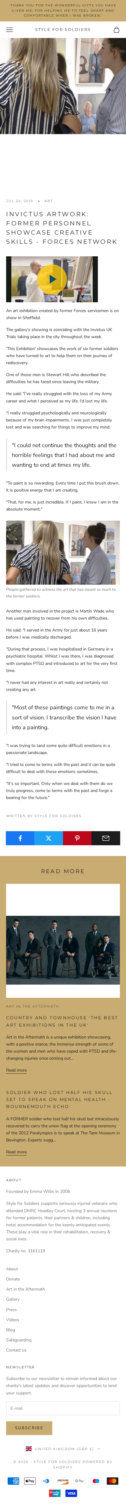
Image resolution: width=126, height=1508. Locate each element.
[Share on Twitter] (49, 838)
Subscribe (29, 1428)
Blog (10, 1330)
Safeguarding (18, 1340)
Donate (13, 1279)
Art (48, 201)
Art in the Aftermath (32, 1006)
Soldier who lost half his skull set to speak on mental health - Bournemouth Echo (59, 1099)
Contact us (16, 1350)
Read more (16, 1070)
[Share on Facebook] (20, 838)
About (12, 1269)
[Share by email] (106, 838)
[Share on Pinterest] (77, 838)
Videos (12, 1320)
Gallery (13, 1299)
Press (11, 1310)
